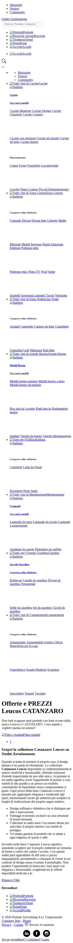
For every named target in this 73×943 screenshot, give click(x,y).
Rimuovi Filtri (11, 880)
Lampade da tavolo (45, 522)
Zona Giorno (54, 193)
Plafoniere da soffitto (48, 549)
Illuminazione (55, 494)
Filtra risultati (31, 734)
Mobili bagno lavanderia (25, 385)
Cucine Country (33, 114)
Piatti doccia (43, 408)
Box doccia (17, 408)
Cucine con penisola (23, 138)
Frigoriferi (33, 165)
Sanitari (14, 436)
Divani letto (38, 220)
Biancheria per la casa (24, 646)
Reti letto (49, 350)
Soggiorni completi (33, 295)
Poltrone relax (19, 271)
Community (17, 12)
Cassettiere (62, 326)
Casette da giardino (35, 580)
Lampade (15, 506)
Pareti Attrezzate (52, 244)
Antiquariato (18, 642)
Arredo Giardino (19, 564)
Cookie (18, 924)
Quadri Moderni (36, 669)
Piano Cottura (29, 189)
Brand (27, 920)
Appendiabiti (34, 642)
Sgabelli (15, 295)
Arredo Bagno (57, 354)
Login (45, 939)
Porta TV (34, 271)
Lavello (14, 189)
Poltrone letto (29, 248)
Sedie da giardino (21, 607)
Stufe (34, 491)
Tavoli (50, 295)
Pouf (44, 271)
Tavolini (40, 693)
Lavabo (30, 408)
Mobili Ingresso (31, 244)
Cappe (14, 165)
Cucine (43, 83)
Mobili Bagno (18, 365)
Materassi (36, 350)
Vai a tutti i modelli (19, 103)
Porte (26, 491)
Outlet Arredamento (14, 19)
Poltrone (15, 248)
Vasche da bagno (31, 436)
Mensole (15, 244)
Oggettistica (17, 669)
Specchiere (17, 693)
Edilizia (40, 439)
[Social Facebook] (36, 936)
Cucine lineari (29, 142)
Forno (23, 165)
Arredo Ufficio (53, 642)
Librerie (52, 220)
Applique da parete (22, 549)
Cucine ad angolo (47, 138)
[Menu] (3, 66)
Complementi (55, 615)
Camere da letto (44, 326)
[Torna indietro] (16, 87)
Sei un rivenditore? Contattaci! (21, 939)
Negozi (14, 8)
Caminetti (16, 467)
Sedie (51, 271)
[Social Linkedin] (26, 936)
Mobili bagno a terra (51, 381)
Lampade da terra (21, 522)
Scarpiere (53, 669)
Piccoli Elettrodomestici (54, 189)
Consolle (15, 220)
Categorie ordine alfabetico (23, 572)
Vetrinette (61, 295)
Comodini (16, 350)
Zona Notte (51, 299)
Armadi (14, 326)
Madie (62, 220)
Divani (26, 220)
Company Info (11, 920)
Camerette (26, 326)
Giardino (53, 553)
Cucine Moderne (20, 111)
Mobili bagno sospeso (24, 381)
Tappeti (29, 693)
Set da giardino (42, 607)
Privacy (6, 924)
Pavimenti (16, 491)
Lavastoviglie (49, 165)
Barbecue (16, 580)
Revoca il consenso (41, 924)
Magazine (16, 5)
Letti (26, 350)
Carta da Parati (32, 467)
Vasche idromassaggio (57, 436)
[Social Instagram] (46, 936)
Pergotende (28, 584)
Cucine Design (41, 111)
